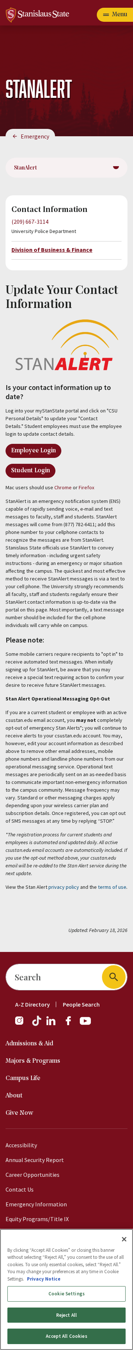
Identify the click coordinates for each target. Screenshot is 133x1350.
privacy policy (63, 887)
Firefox (86, 487)
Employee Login (33, 450)
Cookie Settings (66, 1294)
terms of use (112, 887)
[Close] (124, 1239)
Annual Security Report (35, 1160)
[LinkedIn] (51, 1024)
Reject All (66, 1315)
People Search (81, 1004)
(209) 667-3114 (29, 221)
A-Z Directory (32, 1004)
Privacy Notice (44, 1279)
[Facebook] (71, 1024)
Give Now (19, 1113)
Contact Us (20, 1189)
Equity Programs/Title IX (37, 1219)
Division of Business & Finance (51, 249)
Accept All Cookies (66, 1336)
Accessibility (21, 1145)
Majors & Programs (33, 1061)
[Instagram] (22, 1024)
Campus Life (23, 1078)
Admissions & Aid (29, 1043)
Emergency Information (36, 1204)
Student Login (30, 470)
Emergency (35, 136)
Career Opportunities (32, 1174)
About (14, 1095)
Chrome (63, 487)
